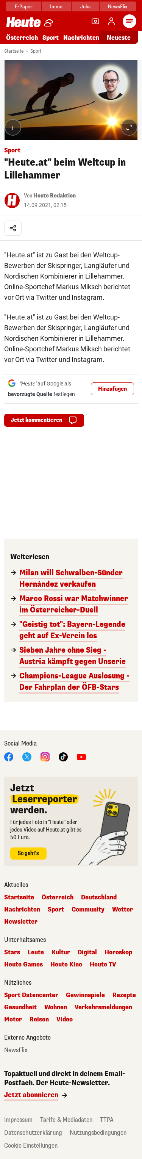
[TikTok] (63, 756)
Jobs (85, 6)
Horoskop (118, 952)
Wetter (122, 909)
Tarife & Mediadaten (66, 1120)
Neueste (119, 38)
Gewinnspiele (85, 995)
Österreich (22, 38)
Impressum (18, 1120)
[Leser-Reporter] (95, 21)
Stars (12, 952)
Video (64, 1019)
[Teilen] (13, 228)
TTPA (107, 1120)
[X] (26, 756)
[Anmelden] (111, 21)
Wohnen (55, 1007)
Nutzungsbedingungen (98, 1133)
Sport (50, 38)
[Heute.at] (23, 22)
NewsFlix (117, 6)
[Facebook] (8, 756)
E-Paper (24, 6)
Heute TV (103, 964)
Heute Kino (66, 964)
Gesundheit (20, 1007)
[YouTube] (81, 756)
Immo (56, 6)
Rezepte (124, 995)
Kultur (60, 952)
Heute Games (23, 964)
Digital (87, 952)
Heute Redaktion (54, 195)
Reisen (39, 1019)
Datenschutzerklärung (33, 1133)
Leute (36, 952)
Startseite (13, 51)
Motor (13, 1019)
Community (88, 909)
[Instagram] (45, 756)
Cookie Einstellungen (31, 1146)
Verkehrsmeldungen (103, 1007)
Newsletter (20, 922)
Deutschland (99, 897)
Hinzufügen (112, 389)
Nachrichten (22, 909)
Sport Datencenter (31, 995)
